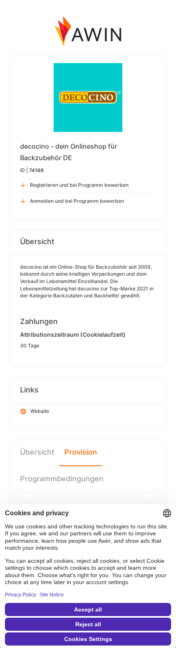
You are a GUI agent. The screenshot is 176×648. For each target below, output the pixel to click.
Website (39, 411)
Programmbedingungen (62, 478)
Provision (80, 452)
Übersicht (37, 452)
